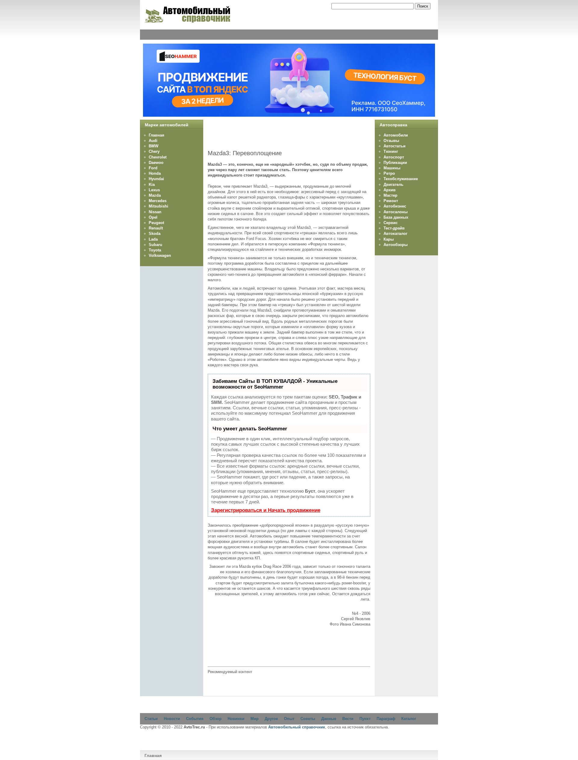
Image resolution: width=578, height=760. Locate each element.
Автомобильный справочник (296, 727)
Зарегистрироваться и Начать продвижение (265, 510)
